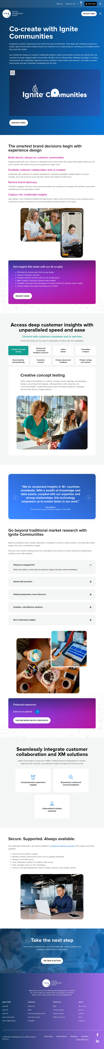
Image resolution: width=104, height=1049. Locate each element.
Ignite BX (5, 1006)
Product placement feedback (63, 361)
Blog (54, 1006)
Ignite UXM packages (9, 1021)
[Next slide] (88, 497)
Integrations (85, 1036)
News (80, 1017)
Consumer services (34, 1017)
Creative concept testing (18, 350)
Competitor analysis (85, 350)
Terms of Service (61, 1036)
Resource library (58, 1013)
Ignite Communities (8, 1017)
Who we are (82, 1006)
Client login (92, 4)
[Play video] (55, 93)
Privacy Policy (48, 1036)
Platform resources (59, 1017)
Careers (81, 1013)
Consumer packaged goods (36, 1013)
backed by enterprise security (62, 846)
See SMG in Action (52, 961)
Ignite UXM (6, 1002)
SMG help (60, 4)
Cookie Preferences (82, 1039)
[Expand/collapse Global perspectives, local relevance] (91, 594)
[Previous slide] (15, 497)
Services (81, 1010)
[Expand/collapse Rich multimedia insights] (91, 620)
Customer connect (41, 361)
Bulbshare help (70, 4)
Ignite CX (5, 1010)
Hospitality (31, 1021)
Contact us (82, 1021)
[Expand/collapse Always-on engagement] (91, 565)
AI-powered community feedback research (40, 350)
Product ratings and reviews (86, 361)
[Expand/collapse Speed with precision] (91, 582)
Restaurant (31, 1006)
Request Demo (89, 14)
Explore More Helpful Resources (32, 720)
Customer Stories (58, 1010)
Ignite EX (5, 1013)
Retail (29, 1010)
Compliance (74, 1036)
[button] (100, 4)
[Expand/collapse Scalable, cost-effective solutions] (91, 607)
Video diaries (63, 350)
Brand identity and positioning (18, 361)
